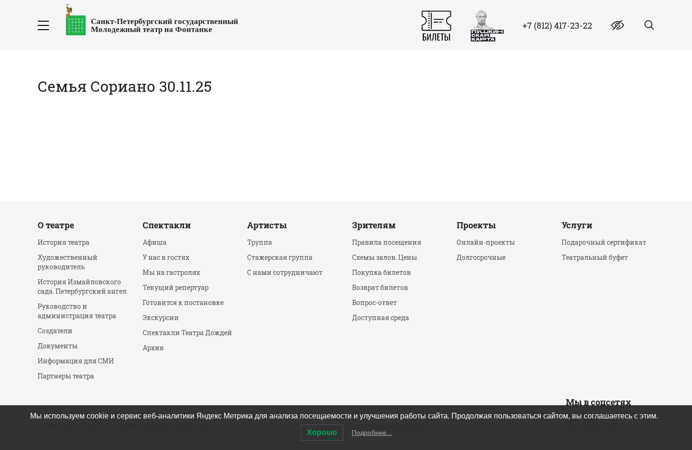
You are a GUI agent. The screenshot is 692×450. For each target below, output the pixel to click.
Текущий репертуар (176, 287)
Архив (153, 347)
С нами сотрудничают (284, 272)
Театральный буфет (595, 257)
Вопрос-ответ (374, 302)
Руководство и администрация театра (77, 311)
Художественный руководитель (67, 262)
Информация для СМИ (76, 360)
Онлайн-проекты (486, 242)
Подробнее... (372, 432)
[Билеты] (436, 25)
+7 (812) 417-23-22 (557, 25)
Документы (58, 345)
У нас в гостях (166, 257)
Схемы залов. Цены (384, 257)
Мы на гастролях (171, 272)
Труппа (259, 242)
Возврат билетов (380, 287)
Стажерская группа (280, 257)
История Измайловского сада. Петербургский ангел (82, 286)
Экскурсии (161, 317)
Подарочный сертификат (604, 242)
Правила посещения (386, 242)
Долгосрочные (481, 257)
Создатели (55, 330)
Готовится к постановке (183, 302)
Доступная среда (380, 317)
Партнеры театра (66, 375)
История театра (63, 242)
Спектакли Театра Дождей (187, 332)
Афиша (155, 242)
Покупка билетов (381, 272)
